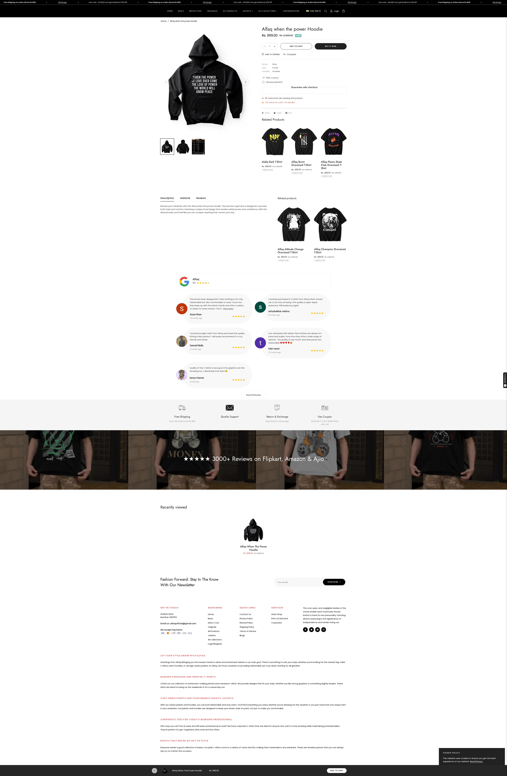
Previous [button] (166, 82)
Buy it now (330, 46)
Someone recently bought (69, 717)
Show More (228, 308)
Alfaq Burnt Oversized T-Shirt (301, 163)
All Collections (215, 639)
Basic (210, 618)
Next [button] (246, 82)
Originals (212, 627)
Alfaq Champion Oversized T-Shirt (330, 251)
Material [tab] (185, 198)
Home (163, 21)
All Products (213, 631)
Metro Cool (213, 622)
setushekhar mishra (278, 311)
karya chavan (197, 377)
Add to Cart (336, 770)
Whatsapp (147, 2)
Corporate (276, 622)
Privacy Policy (246, 618)
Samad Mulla (196, 345)
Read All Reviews (253, 395)
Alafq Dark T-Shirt (272, 162)
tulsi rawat (274, 348)
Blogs (242, 635)
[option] (206, 80)
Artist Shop (276, 614)
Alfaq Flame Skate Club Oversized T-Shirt (331, 165)
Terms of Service (248, 631)
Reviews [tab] (201, 198)
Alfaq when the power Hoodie (253, 548)
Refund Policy (246, 622)
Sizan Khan (196, 314)
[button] (326, 11)
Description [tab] (167, 198)
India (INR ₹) (315, 11)
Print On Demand (279, 618)
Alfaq (196, 279)
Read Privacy (476, 761)
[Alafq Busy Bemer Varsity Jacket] (52, 722)
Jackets (212, 635)
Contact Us (245, 614)
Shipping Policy (247, 627)
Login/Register (215, 643)
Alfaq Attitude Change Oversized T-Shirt (291, 251)
